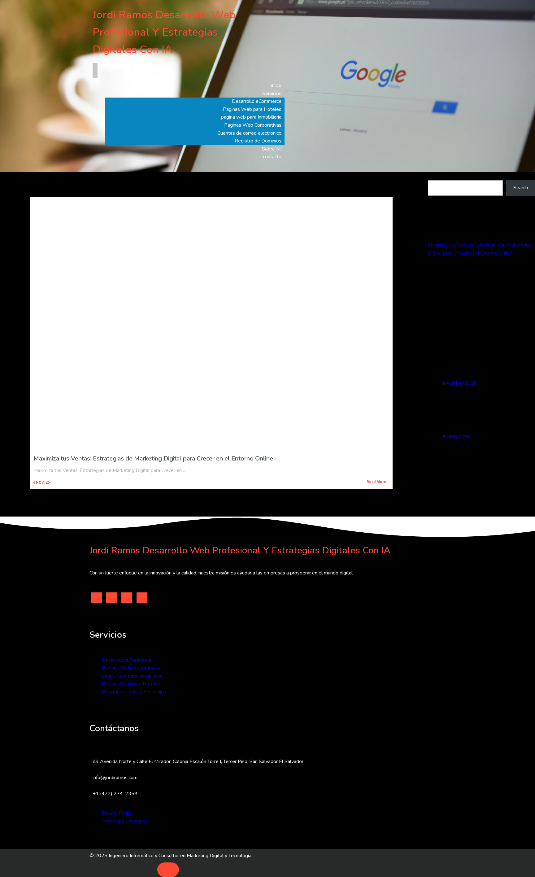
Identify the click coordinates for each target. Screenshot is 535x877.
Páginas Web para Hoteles (131, 683)
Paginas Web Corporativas (130, 668)
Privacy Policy (117, 813)
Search (435, 175)
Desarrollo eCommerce (126, 660)
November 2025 (458, 383)
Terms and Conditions (125, 821)
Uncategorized (456, 436)
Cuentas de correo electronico (134, 691)
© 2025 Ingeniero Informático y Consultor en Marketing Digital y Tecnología (170, 855)
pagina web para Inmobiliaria (132, 676)
